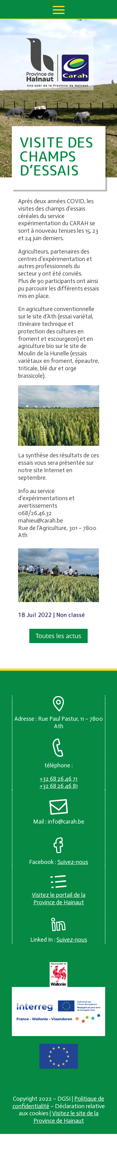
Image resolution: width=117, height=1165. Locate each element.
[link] (58, 85)
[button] (58, 10)
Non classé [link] (70, 615)
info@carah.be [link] (66, 821)
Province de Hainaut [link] (58, 902)
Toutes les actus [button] (58, 636)
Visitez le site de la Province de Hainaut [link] (66, 1117)
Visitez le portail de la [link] (58, 894)
